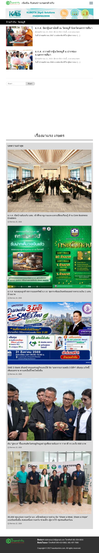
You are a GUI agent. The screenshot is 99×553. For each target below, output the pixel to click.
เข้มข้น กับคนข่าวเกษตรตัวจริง (38, 3)
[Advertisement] (49, 111)
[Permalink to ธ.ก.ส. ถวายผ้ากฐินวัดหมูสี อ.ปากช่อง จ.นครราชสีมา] (19, 60)
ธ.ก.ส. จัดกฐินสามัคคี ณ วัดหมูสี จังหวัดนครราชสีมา (63, 28)
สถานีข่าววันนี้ (61, 32)
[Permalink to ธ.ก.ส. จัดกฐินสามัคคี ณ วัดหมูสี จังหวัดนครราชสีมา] (19, 36)
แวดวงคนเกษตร (74, 32)
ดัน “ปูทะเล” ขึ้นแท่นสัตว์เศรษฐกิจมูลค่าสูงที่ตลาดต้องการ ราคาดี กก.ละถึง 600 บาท (47, 443)
